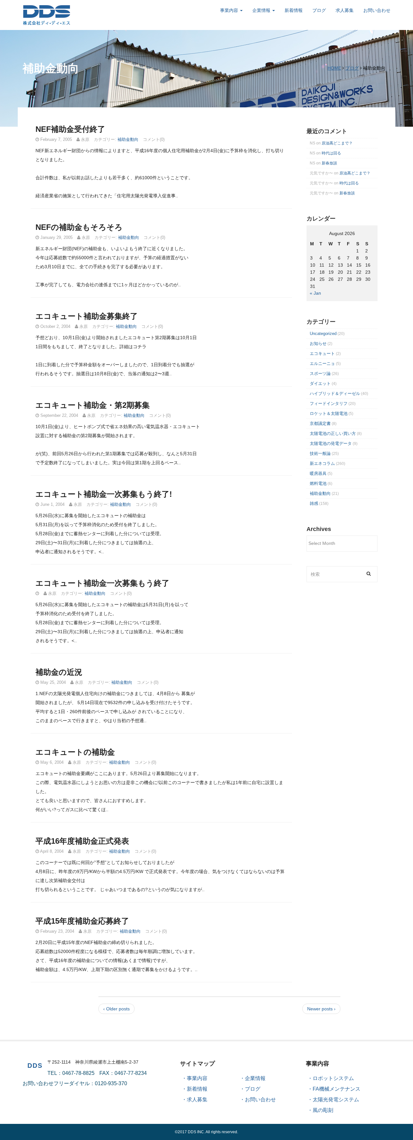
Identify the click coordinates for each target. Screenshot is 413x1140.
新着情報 (294, 10)
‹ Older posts (116, 1008)
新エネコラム (322, 463)
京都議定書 (320, 423)
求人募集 (345, 10)
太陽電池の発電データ (331, 443)
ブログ (319, 10)
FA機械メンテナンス (336, 1089)
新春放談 (329, 163)
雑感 (314, 503)
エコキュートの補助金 (75, 752)
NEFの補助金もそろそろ (79, 227)
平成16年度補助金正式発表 (82, 841)
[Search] (369, 573)
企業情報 (262, 10)
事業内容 (229, 10)
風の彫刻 (323, 1110)
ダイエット (320, 383)
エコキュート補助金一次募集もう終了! (103, 494)
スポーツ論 (320, 373)
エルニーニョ (322, 363)
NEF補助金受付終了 (70, 129)
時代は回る (331, 153)
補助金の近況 (58, 672)
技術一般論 (320, 453)
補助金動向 (127, 139)
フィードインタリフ (329, 403)
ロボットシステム (333, 1078)
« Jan (315, 293)
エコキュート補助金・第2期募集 (92, 405)
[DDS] (47, 14)
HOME (334, 68)
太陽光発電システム (336, 1099)
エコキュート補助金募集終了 (86, 316)
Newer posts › (321, 1008)
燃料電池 (318, 483)
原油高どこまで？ (337, 143)
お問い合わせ (376, 10)
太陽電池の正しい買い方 (333, 433)
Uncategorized (323, 333)
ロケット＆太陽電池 (329, 413)
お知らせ (318, 343)
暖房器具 (318, 473)
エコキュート (322, 353)
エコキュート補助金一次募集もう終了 (102, 583)
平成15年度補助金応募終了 (82, 921)
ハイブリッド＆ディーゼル (335, 393)
